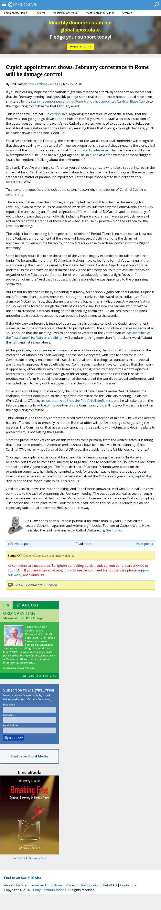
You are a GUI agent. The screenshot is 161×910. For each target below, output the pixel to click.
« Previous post (19, 544)
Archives (127, 13)
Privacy (71, 885)
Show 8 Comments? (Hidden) (36, 585)
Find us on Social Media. (29, 756)
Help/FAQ (110, 885)
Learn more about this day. (19, 668)
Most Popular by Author (100, 13)
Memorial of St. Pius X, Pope (23, 618)
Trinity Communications (48, 890)
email (54, 84)
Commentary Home (15, 13)
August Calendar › (39, 676)
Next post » (144, 544)
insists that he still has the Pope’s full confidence (76, 400)
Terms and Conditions (46, 885)
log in (68, 570)
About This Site (15, 885)
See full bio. (114, 530)
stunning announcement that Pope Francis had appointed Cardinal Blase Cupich (90, 101)
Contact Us (128, 885)
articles (42, 84)
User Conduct (90, 885)
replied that (143, 476)
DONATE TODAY (80, 46)
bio (31, 84)
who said (60, 114)
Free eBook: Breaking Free (30, 858)
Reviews (40, 13)
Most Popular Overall (65, 13)
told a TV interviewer (94, 150)
